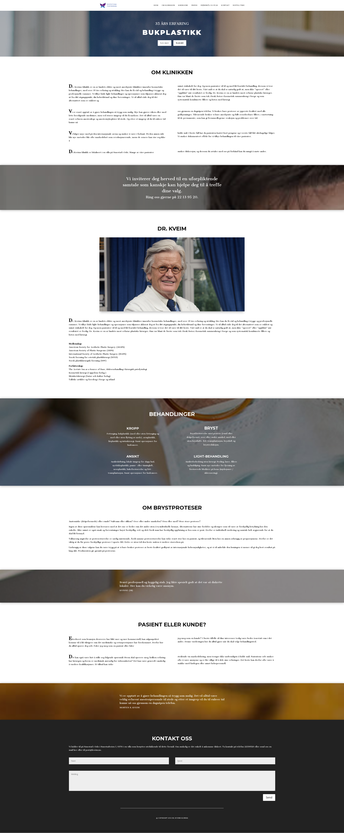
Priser (194, 5)
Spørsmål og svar (209, 5)
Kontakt (225, 5)
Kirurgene (183, 5)
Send (269, 797)
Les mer (164, 43)
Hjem (156, 5)
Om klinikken (168, 5)
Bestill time (239, 5)
